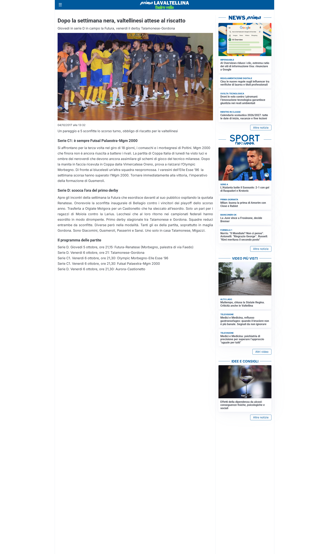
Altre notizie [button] (261, 127)
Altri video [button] (262, 351)
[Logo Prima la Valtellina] (164, 5)
